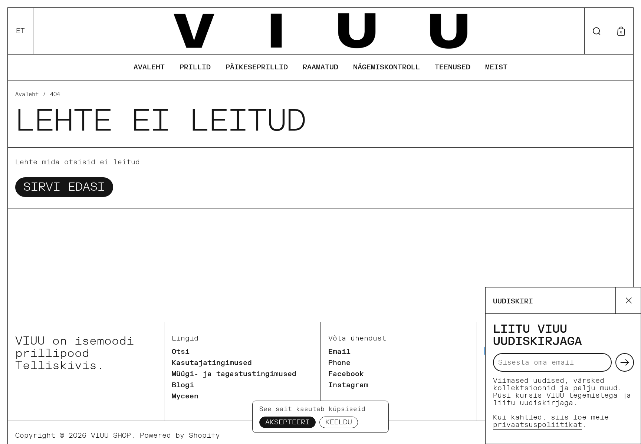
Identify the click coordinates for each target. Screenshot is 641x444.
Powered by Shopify (180, 435)
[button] (20, 31)
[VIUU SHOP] (320, 31)
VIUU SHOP (111, 435)
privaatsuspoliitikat (537, 425)
